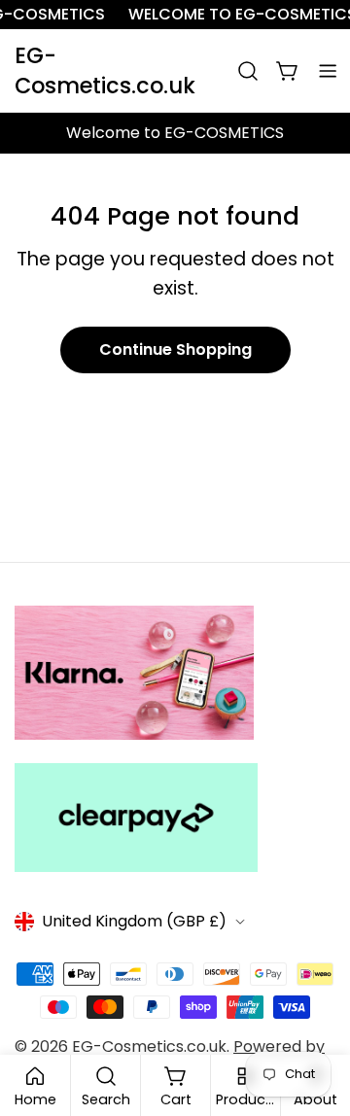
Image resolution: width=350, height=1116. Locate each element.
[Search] (247, 71)
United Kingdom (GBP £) (134, 921)
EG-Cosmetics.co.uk (105, 70)
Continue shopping (175, 349)
